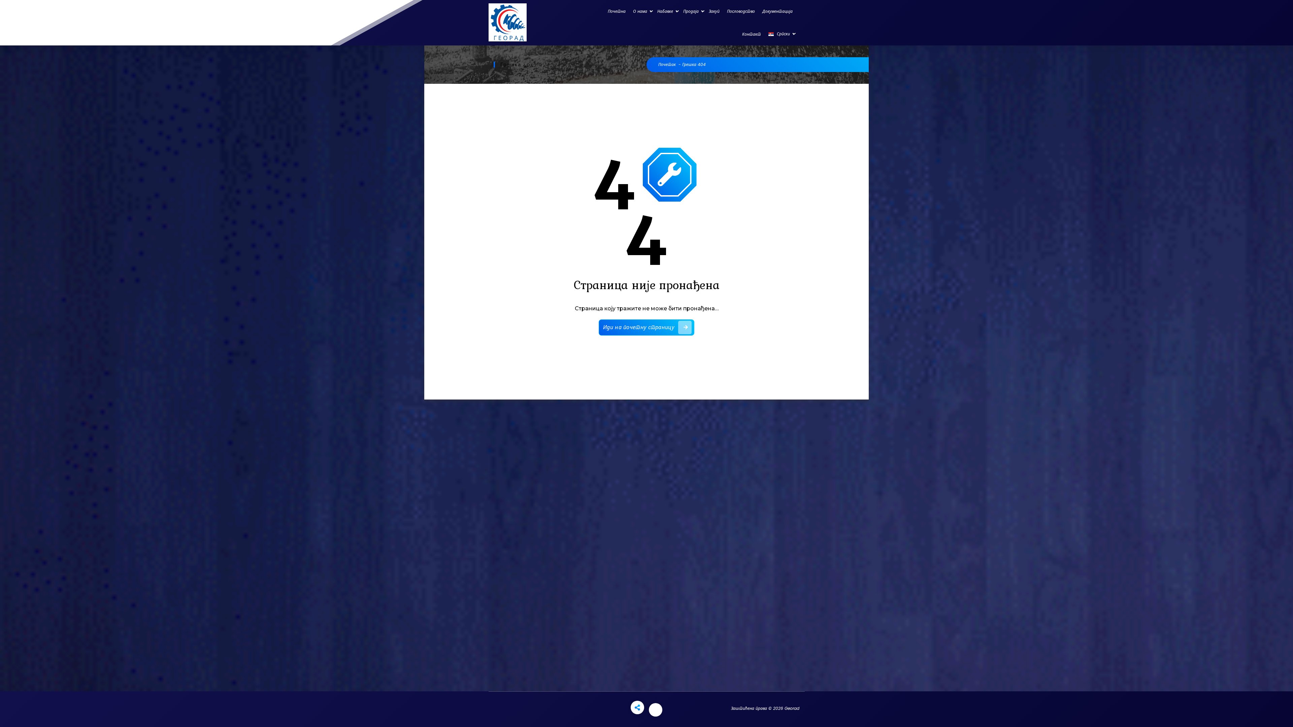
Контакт (751, 34)
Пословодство (741, 11)
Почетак (667, 64)
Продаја (691, 11)
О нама (640, 11)
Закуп (714, 11)
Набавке (665, 11)
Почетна (617, 11)
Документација (777, 11)
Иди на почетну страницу (638, 327)
